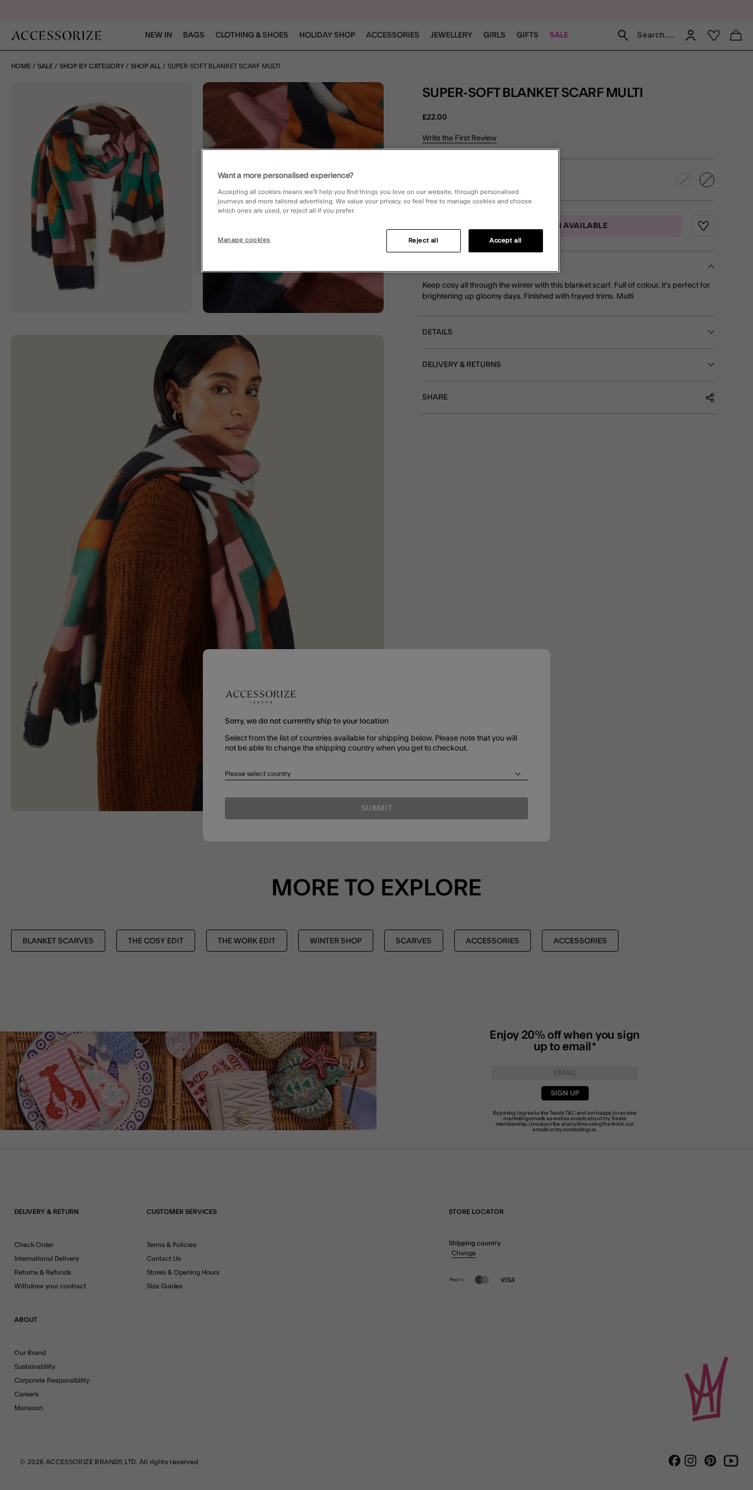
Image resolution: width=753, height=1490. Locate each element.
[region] (380, 210)
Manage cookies (244, 240)
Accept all (506, 240)
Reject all (423, 240)
